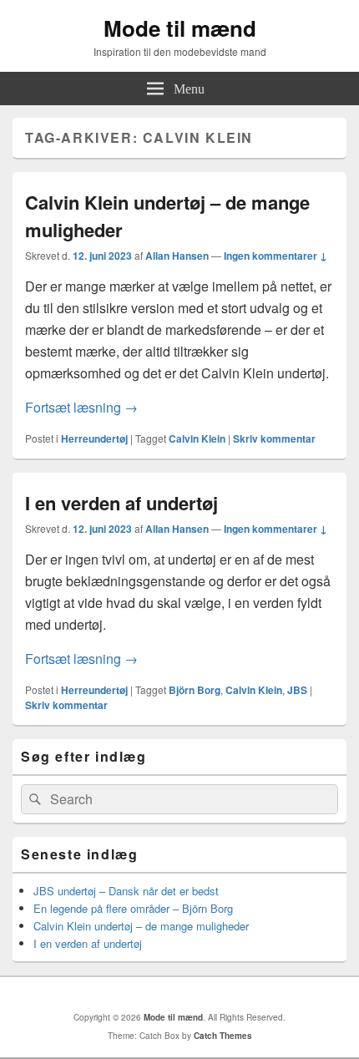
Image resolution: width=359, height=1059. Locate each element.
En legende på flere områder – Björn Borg (133, 908)
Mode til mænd (180, 28)
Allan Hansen (177, 255)
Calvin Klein (197, 438)
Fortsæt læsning (81, 407)
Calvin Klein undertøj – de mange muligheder (141, 926)
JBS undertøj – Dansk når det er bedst (126, 891)
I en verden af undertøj (121, 502)
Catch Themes (223, 1035)
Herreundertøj (94, 438)
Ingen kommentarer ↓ (275, 255)
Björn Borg (194, 689)
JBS (297, 689)
